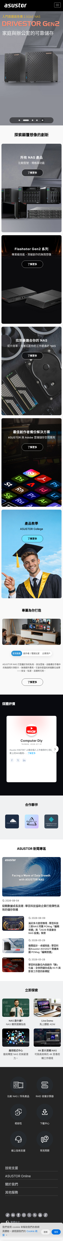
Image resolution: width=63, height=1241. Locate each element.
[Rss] (35, 1215)
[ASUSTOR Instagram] (24, 1215)
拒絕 (45, 1232)
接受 (56, 1232)
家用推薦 (16, 653)
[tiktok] (7, 1215)
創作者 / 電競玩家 (31, 653)
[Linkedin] (13, 1215)
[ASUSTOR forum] (45, 1215)
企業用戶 (46, 653)
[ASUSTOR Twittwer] (29, 1215)
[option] (12, 821)
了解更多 (32, 172)
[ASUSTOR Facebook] (18, 1215)
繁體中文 (15, 1222)
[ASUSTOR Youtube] (40, 1215)
